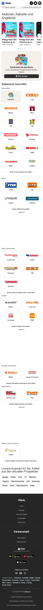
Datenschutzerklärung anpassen (21, 597)
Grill (28, 481)
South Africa (6, 585)
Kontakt (21, 510)
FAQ (21, 506)
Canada (37, 578)
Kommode (36, 481)
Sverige (29, 583)
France (27, 580)
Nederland (16, 583)
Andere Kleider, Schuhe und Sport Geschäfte (20, 461)
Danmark (15, 580)
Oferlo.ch (27, 591)
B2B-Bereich (21, 542)
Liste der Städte (21, 514)
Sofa (20, 477)
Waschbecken (22, 485)
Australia (25, 578)
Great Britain (35, 580)
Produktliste (21, 518)
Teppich (5, 481)
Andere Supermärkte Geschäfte (21, 172)
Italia (3, 583)
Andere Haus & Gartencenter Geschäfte (21, 292)
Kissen (5, 485)
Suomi (22, 580)
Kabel (32, 485)
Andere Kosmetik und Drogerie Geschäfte (20, 383)
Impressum (21, 522)
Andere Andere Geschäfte (21, 326)
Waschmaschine (17, 481)
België (31, 578)
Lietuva (8, 583)
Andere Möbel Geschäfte (20, 209)
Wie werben (21, 538)
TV (25, 477)
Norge (23, 583)
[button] (35, 3)
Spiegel (5, 477)
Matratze (32, 477)
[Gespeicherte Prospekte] (31, 3)
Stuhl (12, 485)
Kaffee (13, 477)
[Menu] (39, 3)
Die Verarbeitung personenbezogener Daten (21, 605)
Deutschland (6, 580)
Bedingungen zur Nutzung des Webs (21, 601)
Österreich (17, 578)
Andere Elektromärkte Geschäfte (20, 404)
